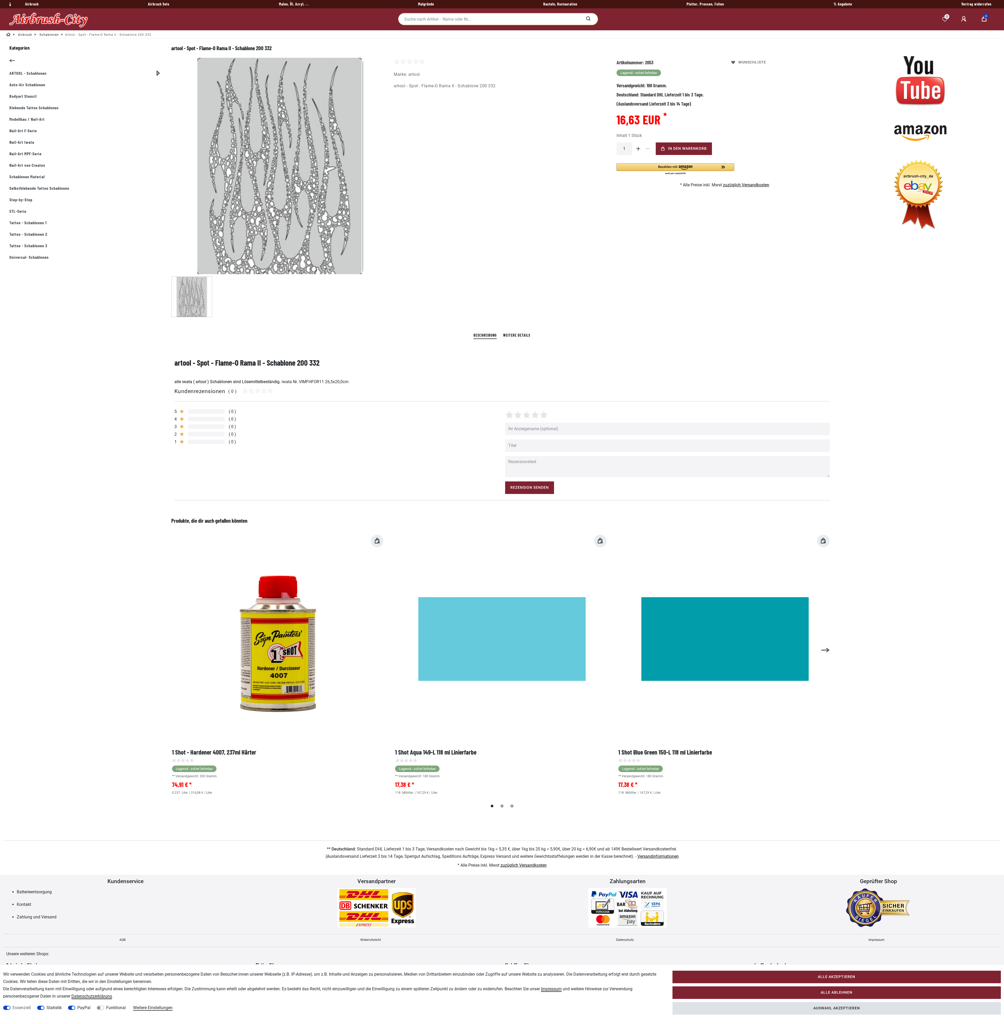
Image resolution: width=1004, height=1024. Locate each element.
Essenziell (22, 1007)
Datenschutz (625, 940)
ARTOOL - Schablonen (28, 73)
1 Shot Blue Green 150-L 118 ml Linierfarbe (665, 752)
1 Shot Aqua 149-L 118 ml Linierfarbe (435, 752)
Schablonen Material (27, 176)
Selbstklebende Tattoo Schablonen (39, 188)
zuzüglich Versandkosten (746, 184)
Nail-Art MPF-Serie (25, 153)
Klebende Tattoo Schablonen (34, 107)
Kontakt (24, 904)
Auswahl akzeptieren (836, 1008)
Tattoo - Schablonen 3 (28, 245)
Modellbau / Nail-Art (27, 119)
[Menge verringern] (648, 148)
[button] (675, 169)
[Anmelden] (964, 19)
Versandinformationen (658, 856)
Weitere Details (516, 335)
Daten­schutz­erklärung (91, 996)
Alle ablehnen (836, 992)
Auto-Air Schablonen (27, 84)
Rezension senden (529, 487)
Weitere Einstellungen (153, 1007)
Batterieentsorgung (34, 891)
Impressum (877, 940)
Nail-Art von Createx (27, 165)
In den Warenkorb (687, 148)
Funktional (116, 1007)
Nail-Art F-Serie (23, 130)
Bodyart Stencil (23, 96)
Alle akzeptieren (836, 977)
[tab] (485, 335)
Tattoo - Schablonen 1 (28, 222)
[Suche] (588, 19)
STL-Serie (17, 211)
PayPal (83, 1007)
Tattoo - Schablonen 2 (28, 234)
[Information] (9, 4)
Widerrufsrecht (370, 940)
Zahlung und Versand (36, 916)
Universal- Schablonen (29, 257)
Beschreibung (485, 335)
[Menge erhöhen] (638, 148)
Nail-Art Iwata (21, 142)
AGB (122, 940)
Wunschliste (752, 62)
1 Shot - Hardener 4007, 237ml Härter (214, 752)
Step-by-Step (20, 199)
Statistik (54, 1007)
